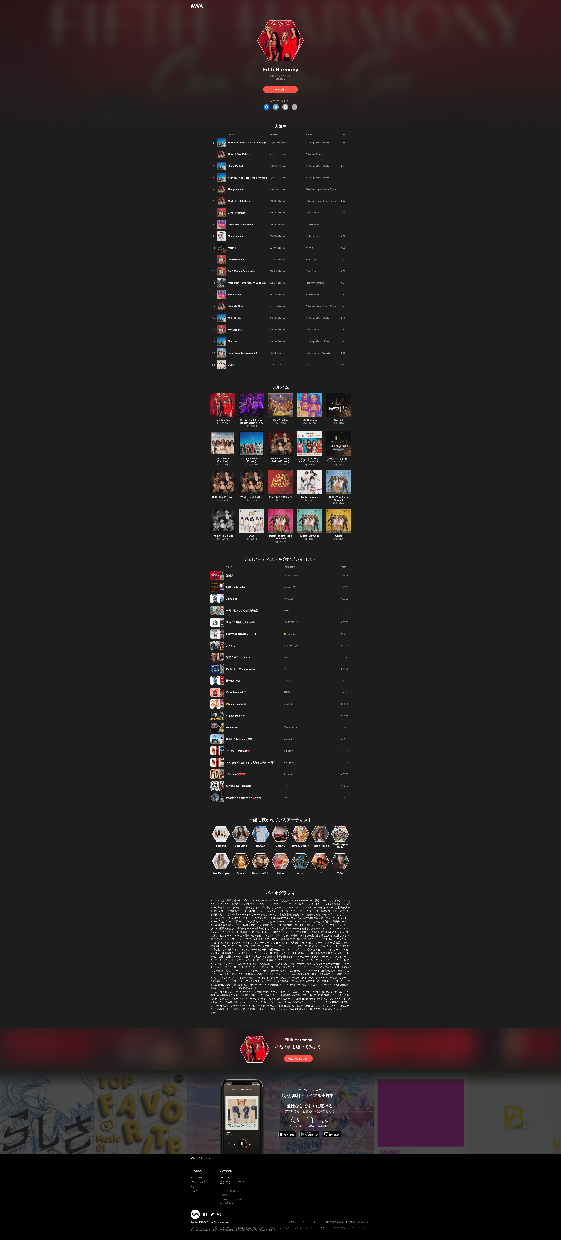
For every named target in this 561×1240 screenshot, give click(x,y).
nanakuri (288, 703)
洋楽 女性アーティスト (238, 657)
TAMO (287, 680)
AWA (286, 797)
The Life (232, 341)
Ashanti (241, 873)
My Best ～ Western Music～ (241, 669)
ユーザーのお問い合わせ (229, 1191)
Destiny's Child (260, 873)
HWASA (260, 845)
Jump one (231, 598)
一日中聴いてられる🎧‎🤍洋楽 (242, 610)
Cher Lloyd (241, 845)
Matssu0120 (289, 587)
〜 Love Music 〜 (235, 715)
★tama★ (288, 738)
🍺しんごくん (290, 633)
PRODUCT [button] (197, 1170)
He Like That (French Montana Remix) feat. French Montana (251, 422)
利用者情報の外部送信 (334, 1222)
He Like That (234, 294)
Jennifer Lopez (221, 873)
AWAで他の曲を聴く (298, 1058)
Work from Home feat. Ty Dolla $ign (247, 142)
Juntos (338, 535)
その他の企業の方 (227, 1203)
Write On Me (234, 318)
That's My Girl (235, 166)
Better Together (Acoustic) (242, 353)
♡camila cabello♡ (236, 692)
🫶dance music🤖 (236, 704)
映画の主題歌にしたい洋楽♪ (241, 622)
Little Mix (221, 845)
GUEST (287, 610)
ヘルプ (194, 1191)
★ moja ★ (289, 750)
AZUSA (287, 692)
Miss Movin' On (236, 259)
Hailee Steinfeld (320, 845)
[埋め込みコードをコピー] (294, 107)
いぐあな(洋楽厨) (291, 575)
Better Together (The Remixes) (280, 537)
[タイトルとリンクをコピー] (285, 107)
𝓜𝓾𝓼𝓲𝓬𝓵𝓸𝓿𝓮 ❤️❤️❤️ (236, 774)
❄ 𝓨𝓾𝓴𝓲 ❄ (288, 774)
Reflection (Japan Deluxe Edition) (321, 189)
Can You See (222, 420)
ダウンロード (197, 1177)
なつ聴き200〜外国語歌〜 (239, 785)
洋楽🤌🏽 (230, 575)
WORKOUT (232, 727)
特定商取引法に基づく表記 (359, 1222)
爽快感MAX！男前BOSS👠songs (244, 797)
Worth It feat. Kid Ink (239, 154)
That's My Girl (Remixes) (222, 460)
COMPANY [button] (227, 1170)
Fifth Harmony (312, 224)
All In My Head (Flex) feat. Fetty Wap (247, 177)
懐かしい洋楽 (233, 680)
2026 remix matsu (236, 587)
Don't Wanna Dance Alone (242, 271)
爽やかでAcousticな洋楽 (239, 739)
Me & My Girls (235, 306)
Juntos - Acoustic (309, 535)
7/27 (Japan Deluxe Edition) (318, 142)
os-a (286, 657)
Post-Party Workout (315, 282)
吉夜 (286, 785)
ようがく (231, 645)
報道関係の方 (225, 1195)
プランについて (198, 1182)
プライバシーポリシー (311, 1222)
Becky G (280, 845)
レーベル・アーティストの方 (231, 1199)
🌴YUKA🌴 (289, 598)
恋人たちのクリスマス (280, 497)
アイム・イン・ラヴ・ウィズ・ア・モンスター (309, 461)
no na (300, 873)
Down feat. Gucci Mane (240, 224)
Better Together (236, 212)
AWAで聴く (280, 89)
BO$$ (231, 364)
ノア (320, 873)
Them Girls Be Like (222, 535)
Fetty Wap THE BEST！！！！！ (243, 633)
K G (285, 715)
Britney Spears (300, 845)
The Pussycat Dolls (340, 846)
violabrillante (290, 727)
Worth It (232, 247)
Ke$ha (280, 873)
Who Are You (235, 329)
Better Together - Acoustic (318, 352)
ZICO (340, 873)
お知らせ (195, 1186)
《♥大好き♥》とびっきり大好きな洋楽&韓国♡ (250, 762)
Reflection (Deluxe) (314, 154)
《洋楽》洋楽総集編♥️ (238, 750)
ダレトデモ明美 (291, 645)
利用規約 (292, 1222)
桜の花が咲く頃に (292, 622)
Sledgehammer (236, 189)
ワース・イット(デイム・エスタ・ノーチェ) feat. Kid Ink (338, 461)
